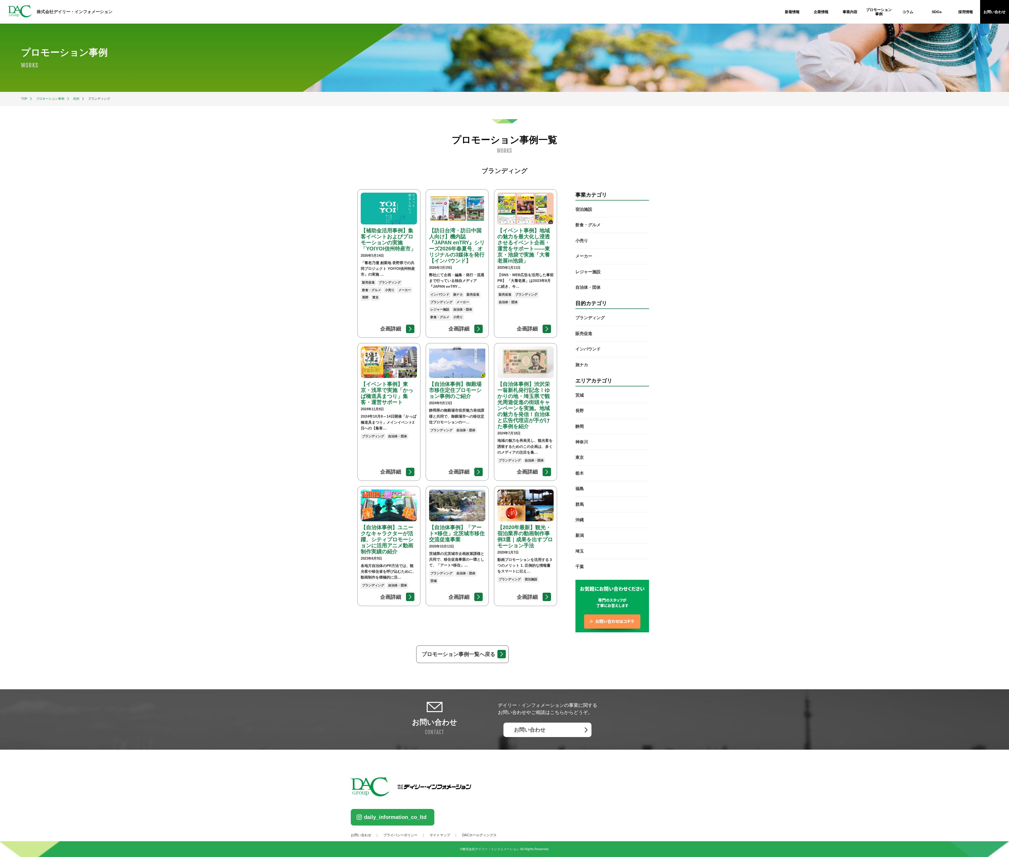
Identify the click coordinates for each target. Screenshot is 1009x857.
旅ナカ (581, 364)
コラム (907, 12)
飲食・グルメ (588, 225)
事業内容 (850, 12)
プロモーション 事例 (879, 12)
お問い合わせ (995, 12)
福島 (579, 489)
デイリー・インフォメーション (74, 11)
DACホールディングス (479, 835)
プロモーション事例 (50, 99)
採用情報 (965, 12)
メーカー (583, 256)
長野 (579, 411)
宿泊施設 (583, 209)
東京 (579, 457)
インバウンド (588, 349)
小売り (581, 240)
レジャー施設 (588, 272)
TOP (24, 99)
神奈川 (581, 442)
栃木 (579, 473)
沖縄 (579, 520)
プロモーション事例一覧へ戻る (458, 654)
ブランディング (590, 318)
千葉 (579, 567)
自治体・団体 (588, 287)
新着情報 (792, 12)
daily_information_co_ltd (395, 817)
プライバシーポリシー (400, 835)
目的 (76, 99)
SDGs (937, 12)
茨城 (579, 395)
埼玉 (579, 551)
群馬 (579, 504)
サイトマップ (440, 835)
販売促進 (583, 333)
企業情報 (821, 12)
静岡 (579, 426)
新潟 (579, 535)
